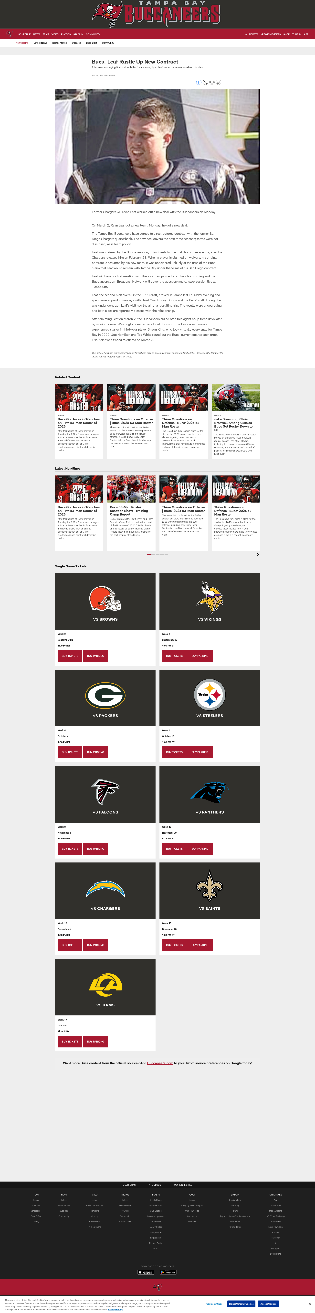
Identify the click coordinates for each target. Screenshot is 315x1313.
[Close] (309, 1303)
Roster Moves (64, 1205)
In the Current (95, 1227)
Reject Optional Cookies (241, 1303)
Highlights (94, 1211)
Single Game (155, 1200)
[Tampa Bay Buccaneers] (157, 1287)
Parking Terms (235, 1227)
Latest (64, 1200)
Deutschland (275, 1254)
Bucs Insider (94, 1221)
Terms (155, 1248)
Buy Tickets (70, 655)
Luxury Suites (156, 1227)
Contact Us (192, 1216)
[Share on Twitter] (205, 84)
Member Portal (155, 1243)
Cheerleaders (125, 1221)
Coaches (36, 1205)
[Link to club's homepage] (9, 34)
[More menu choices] (104, 34)
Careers (192, 1200)
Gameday (235, 1205)
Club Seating (156, 1211)
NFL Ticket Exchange (276, 1216)
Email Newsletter (275, 1227)
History (36, 1221)
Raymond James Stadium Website (235, 1216)
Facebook (276, 1238)
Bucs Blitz (64, 1211)
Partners (192, 1221)
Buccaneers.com (160, 1063)
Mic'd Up (94, 1216)
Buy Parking (95, 655)
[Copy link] (218, 82)
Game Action (125, 1205)
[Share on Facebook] (198, 84)
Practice (125, 1211)
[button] (149, 554)
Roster (36, 1200)
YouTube (275, 1232)
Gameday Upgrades (155, 1216)
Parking (235, 1211)
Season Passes (155, 1205)
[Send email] (212, 84)
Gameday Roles (192, 1211)
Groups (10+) (155, 1232)
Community (64, 1216)
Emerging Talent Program (192, 1205)
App (275, 1200)
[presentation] (258, 555)
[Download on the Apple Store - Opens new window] (145, 1272)
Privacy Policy (115, 1309)
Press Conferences (94, 1205)
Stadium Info (235, 1200)
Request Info (155, 1238)
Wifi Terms (235, 1221)
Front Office (36, 1216)
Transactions (36, 1211)
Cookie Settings (214, 1303)
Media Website (275, 1211)
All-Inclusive (155, 1221)
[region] (157, 1304)
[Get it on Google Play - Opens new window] (168, 1274)
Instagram (275, 1248)
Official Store (275, 1205)
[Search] (246, 34)
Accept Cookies (268, 1303)
